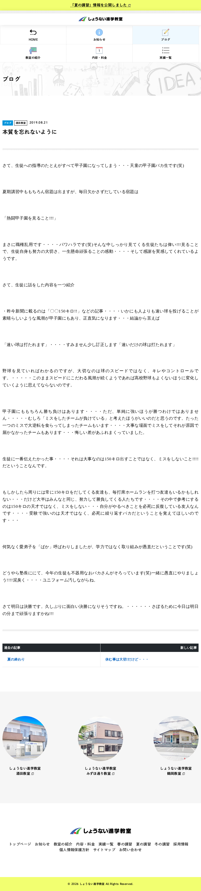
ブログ (165, 39)
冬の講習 (162, 844)
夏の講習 (143, 844)
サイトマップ (104, 850)
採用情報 (180, 844)
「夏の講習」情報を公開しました (98, 5)
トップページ (20, 844)
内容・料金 (99, 57)
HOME (33, 39)
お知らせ (99, 39)
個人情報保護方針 (74, 850)
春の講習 (124, 844)
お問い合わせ (130, 850)
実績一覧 (166, 57)
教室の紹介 (33, 57)
